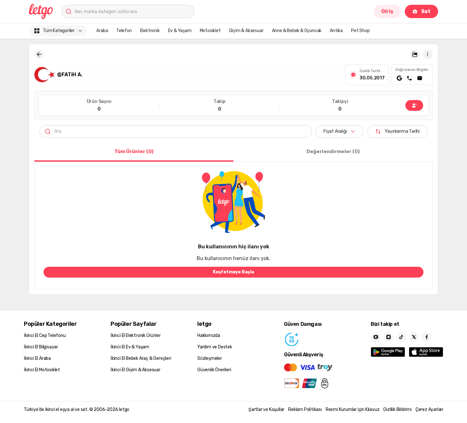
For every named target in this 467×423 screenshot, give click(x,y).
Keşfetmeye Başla (233, 272)
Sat (425, 11)
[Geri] (39, 54)
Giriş (387, 11)
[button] (415, 54)
